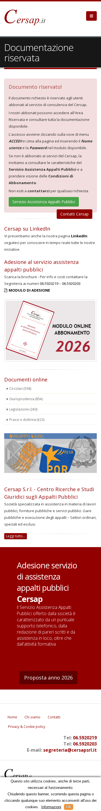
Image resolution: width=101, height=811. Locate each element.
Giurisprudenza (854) (26, 399)
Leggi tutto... (15, 536)
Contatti (54, 717)
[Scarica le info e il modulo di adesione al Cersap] (50, 360)
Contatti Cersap (74, 214)
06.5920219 (49, 283)
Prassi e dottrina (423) (27, 419)
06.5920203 (71, 283)
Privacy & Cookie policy (26, 726)
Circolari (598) (20, 388)
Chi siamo (32, 717)
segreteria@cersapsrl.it (70, 750)
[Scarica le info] (50, 453)
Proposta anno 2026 (48, 677)
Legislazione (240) (23, 409)
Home (12, 717)
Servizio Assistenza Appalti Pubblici (43, 201)
